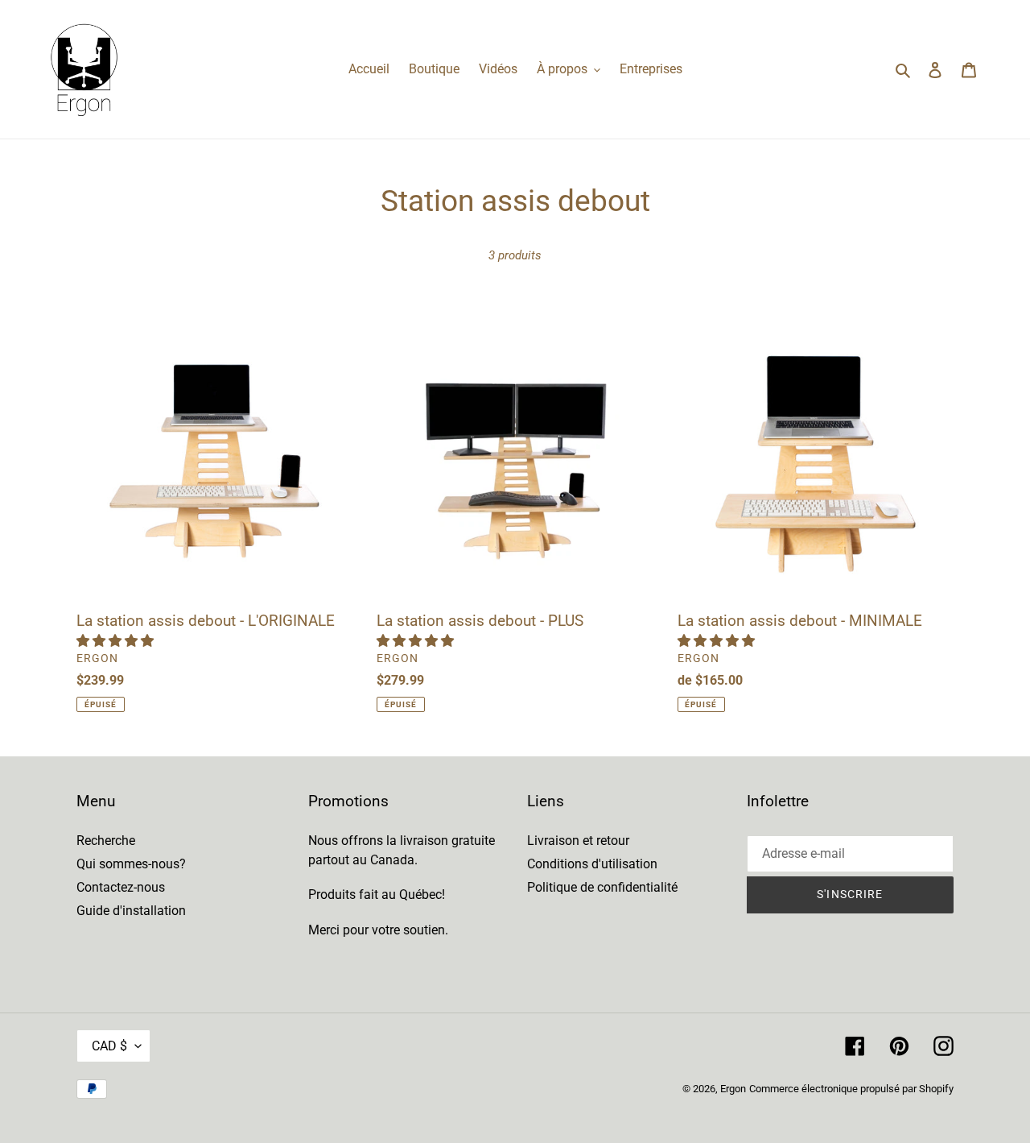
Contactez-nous (120, 887)
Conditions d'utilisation (592, 864)
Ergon (733, 1089)
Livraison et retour (578, 840)
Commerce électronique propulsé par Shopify (851, 1089)
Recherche (105, 840)
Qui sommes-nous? (131, 864)
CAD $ (109, 1046)
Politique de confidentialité (602, 887)
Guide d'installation (131, 910)
